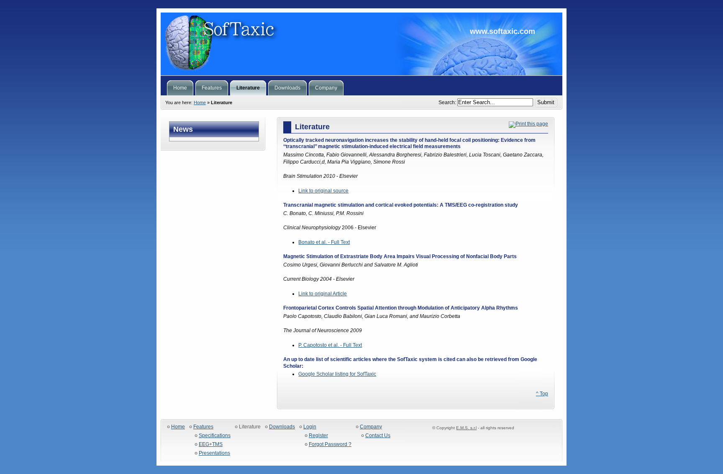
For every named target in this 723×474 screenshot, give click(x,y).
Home (200, 102)
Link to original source (323, 191)
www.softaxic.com (361, 44)
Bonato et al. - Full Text (324, 242)
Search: (447, 102)
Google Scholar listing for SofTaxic (337, 374)
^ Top (542, 394)
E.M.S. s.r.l (466, 427)
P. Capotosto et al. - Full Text (330, 345)
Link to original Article (322, 294)
